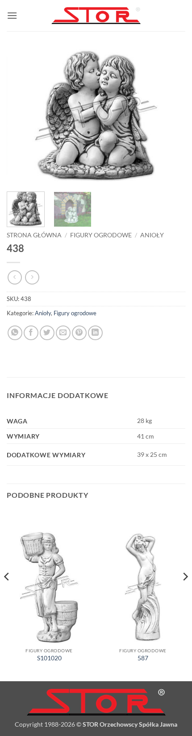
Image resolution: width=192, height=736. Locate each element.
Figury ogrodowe (101, 235)
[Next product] (14, 277)
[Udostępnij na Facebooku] (31, 332)
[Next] (171, 115)
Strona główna (34, 235)
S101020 (49, 658)
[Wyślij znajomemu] (63, 332)
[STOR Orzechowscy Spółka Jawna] (96, 15)
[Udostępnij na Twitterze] (47, 332)
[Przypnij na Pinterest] (79, 332)
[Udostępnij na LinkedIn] (95, 332)
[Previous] (21, 115)
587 (143, 658)
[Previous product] (32, 277)
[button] (12, 15)
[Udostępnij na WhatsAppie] (15, 332)
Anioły (152, 235)
